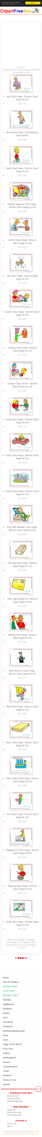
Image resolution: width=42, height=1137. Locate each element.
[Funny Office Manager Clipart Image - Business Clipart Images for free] (21, 514)
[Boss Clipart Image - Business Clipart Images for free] (21, 83)
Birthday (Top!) (10, 995)
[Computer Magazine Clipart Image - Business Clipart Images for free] (21, 191)
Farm (5, 1040)
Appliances (8, 1004)
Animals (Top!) (10, 986)
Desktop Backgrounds (14, 1031)
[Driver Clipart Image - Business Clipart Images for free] (21, 442)
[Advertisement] (21, 44)
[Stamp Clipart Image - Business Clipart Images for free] (21, 909)
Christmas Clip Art (13, 1098)
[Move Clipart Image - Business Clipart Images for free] (21, 693)
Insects (6, 1053)
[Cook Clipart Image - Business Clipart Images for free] (21, 263)
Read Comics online (14, 1112)
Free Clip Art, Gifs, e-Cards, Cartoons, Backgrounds (21, 1132)
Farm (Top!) (9, 991)
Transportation (10, 1066)
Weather (7, 1075)
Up (38, 1089)
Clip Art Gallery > (11, 982)
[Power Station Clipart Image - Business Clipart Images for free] (21, 765)
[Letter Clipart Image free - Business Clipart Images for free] (21, 586)
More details (20, 4)
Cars (5, 1017)
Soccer (6, 1062)
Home (6, 977)
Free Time (8, 1049)
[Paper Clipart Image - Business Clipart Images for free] (21, 729)
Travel (6, 1071)
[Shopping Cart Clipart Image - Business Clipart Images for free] (21, 837)
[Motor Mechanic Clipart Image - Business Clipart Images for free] (21, 658)
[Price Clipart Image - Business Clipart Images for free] (21, 801)
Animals (7, 1000)
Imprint (6, 1084)
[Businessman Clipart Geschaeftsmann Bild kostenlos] (21, 119)
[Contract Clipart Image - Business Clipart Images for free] (21, 227)
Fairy (5, 1035)
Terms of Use (9, 1080)
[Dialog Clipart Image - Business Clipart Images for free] (21, 406)
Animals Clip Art (13, 1096)
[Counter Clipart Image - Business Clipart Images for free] (21, 299)
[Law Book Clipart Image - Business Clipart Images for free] (21, 550)
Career (6, 1013)
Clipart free (11, 1109)
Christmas (8, 1022)
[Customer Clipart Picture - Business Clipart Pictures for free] (21, 371)
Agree (33, 3)
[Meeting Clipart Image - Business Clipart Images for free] (21, 622)
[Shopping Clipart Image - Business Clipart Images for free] (21, 873)
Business (7, 1008)
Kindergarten (9, 1057)
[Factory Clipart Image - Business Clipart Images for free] (21, 478)
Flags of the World (12, 1044)
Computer (8, 1026)
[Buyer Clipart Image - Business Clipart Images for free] (21, 155)
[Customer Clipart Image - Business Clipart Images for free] (21, 335)
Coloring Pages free (14, 1115)
